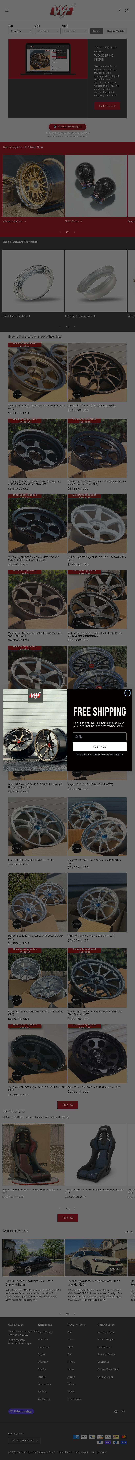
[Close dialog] (127, 693)
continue (99, 747)
